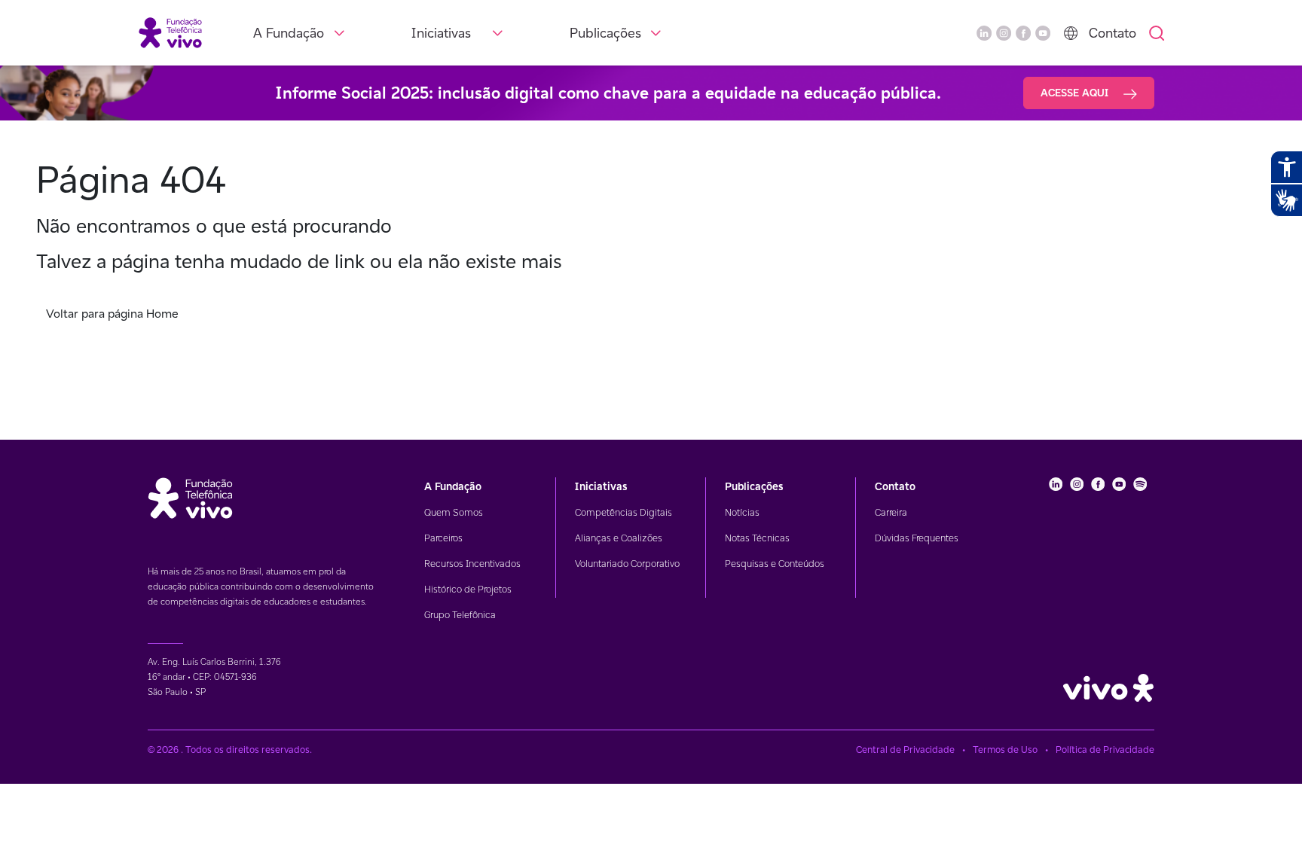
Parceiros (443, 538)
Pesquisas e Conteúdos (774, 563)
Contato (1112, 32)
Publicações (605, 32)
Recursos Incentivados (472, 563)
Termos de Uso (1005, 749)
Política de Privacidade (1105, 749)
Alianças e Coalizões (618, 538)
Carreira (891, 512)
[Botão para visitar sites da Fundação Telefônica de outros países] (1070, 33)
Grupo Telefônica (460, 614)
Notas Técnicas (757, 538)
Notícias (742, 512)
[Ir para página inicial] (170, 32)
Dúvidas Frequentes (916, 538)
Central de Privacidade (905, 749)
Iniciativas (441, 32)
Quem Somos (453, 512)
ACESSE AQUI (1076, 92)
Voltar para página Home (112, 313)
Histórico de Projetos (468, 589)
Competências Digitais (623, 512)
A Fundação (288, 32)
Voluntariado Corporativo (627, 563)
